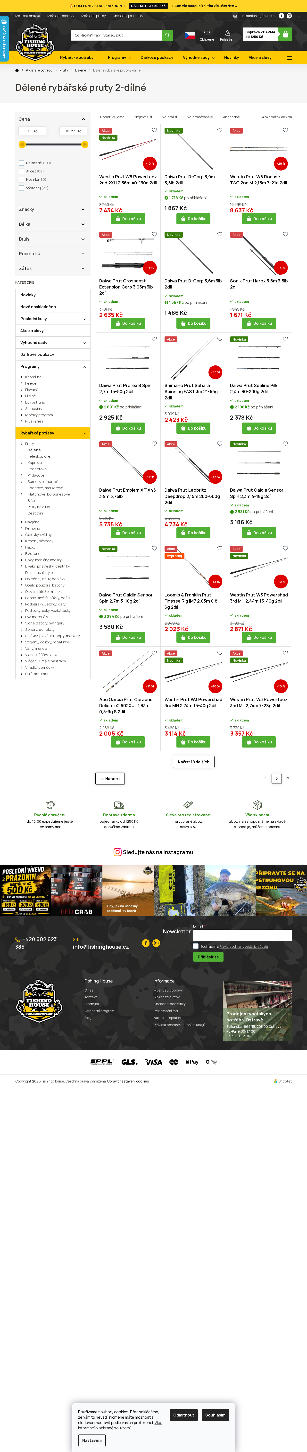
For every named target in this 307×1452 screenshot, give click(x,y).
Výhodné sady (33, 342)
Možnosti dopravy (60, 15)
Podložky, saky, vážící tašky (48, 610)
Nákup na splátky (167, 1017)
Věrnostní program (99, 1011)
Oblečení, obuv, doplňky (45, 578)
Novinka (35, 179)
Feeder (31, 383)
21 (287, 778)
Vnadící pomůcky (39, 667)
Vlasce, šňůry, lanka (41, 654)
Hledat (167, 35)
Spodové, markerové (45, 487)
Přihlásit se (208, 957)
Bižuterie (33, 553)
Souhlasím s (234, 946)
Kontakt (90, 997)
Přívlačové (36, 475)
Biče (31, 500)
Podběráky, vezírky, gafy (45, 604)
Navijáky (32, 521)
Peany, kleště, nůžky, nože (47, 597)
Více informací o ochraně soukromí (120, 1425)
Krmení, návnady (39, 540)
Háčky (30, 547)
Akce (34, 171)
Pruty (29, 443)
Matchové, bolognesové (49, 494)
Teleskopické (39, 456)
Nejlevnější (143, 117)
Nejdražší (169, 117)
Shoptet (285, 1081)
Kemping (32, 528)
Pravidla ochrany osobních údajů (179, 1024)
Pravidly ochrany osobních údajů (243, 946)
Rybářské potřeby (37, 433)
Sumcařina (34, 408)
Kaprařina (33, 376)
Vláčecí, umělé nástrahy (45, 661)
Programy (30, 366)
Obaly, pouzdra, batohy (45, 585)
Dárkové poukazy (37, 354)
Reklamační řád (166, 1011)
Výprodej (36, 188)
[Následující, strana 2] (277, 779)
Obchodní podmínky (128, 15)
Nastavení (92, 1440)
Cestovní (35, 513)
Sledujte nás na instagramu (158, 852)
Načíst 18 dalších (193, 762)
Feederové (37, 468)
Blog (87, 1017)
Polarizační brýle (39, 572)
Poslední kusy (33, 318)
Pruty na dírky (39, 506)
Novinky (28, 295)
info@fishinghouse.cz (101, 946)
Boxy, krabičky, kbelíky (43, 559)
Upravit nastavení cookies (128, 1081)
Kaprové (35, 462)
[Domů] (17, 70)
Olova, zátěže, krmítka (44, 591)
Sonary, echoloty (40, 629)
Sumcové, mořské (43, 481)
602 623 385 (36, 943)
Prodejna (91, 1003)
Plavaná (31, 389)
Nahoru (112, 778)
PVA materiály (36, 616)
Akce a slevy (32, 330)
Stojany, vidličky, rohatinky (47, 642)
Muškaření (34, 421)
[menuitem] (79, 57)
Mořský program (39, 414)
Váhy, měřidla (36, 648)
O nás (88, 990)
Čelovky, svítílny (38, 534)
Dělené (34, 449)
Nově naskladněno (38, 306)
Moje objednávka (27, 15)
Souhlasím (215, 1415)
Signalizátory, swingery (44, 623)
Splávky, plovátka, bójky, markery (52, 635)
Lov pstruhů (35, 402)
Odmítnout (183, 1415)
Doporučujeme (112, 117)
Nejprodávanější (200, 117)
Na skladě (38, 163)
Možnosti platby (93, 15)
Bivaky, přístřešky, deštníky (47, 566)
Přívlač (30, 395)
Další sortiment (38, 673)
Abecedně (231, 117)
